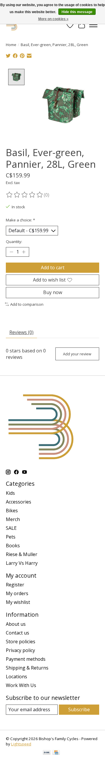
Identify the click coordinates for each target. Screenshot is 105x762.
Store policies (20, 641)
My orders (17, 593)
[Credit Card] (56, 753)
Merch (13, 519)
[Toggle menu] (93, 25)
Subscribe (79, 709)
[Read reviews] (25, 194)
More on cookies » (53, 19)
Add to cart (52, 267)
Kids (10, 493)
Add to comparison (26, 304)
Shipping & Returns (27, 668)
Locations (16, 676)
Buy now (52, 292)
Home (11, 44)
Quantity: (14, 241)
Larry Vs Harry (22, 563)
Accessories (18, 502)
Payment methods (26, 659)
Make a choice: (20, 220)
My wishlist (18, 602)
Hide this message (77, 12)
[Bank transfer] (46, 753)
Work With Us (21, 685)
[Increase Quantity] (23, 252)
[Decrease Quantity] (11, 252)
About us (16, 624)
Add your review (77, 353)
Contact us (17, 633)
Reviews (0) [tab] (21, 332)
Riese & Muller (21, 554)
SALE (11, 528)
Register (15, 584)
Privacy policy (20, 650)
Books (13, 545)
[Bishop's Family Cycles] (12, 25)
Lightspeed (21, 744)
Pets (10, 537)
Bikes (12, 510)
